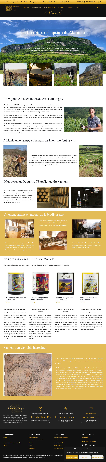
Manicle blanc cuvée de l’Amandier (16, 298)
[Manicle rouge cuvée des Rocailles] (65, 283)
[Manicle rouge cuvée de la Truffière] (40, 283)
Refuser (84, 457)
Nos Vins (5, 437)
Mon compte (6, 440)
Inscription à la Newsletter (61, 437)
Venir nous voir (58, 445)
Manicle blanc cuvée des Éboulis (88, 298)
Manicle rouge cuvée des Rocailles (64, 298)
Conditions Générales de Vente (11, 443)
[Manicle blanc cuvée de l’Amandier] (15, 283)
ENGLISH (81, 2)
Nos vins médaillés (59, 443)
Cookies (31, 443)
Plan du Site (32, 448)
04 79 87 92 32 (90, 2)
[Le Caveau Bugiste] (12, 7)
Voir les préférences (98, 457)
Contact (31, 445)
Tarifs (5, 445)
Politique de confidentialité (36, 440)
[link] (82, 445)
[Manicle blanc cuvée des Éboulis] (90, 283)
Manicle (56, 440)
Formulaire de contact (89, 441)
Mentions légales (33, 437)
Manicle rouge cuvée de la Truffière (39, 298)
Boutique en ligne (91, 413)
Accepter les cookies (72, 457)
